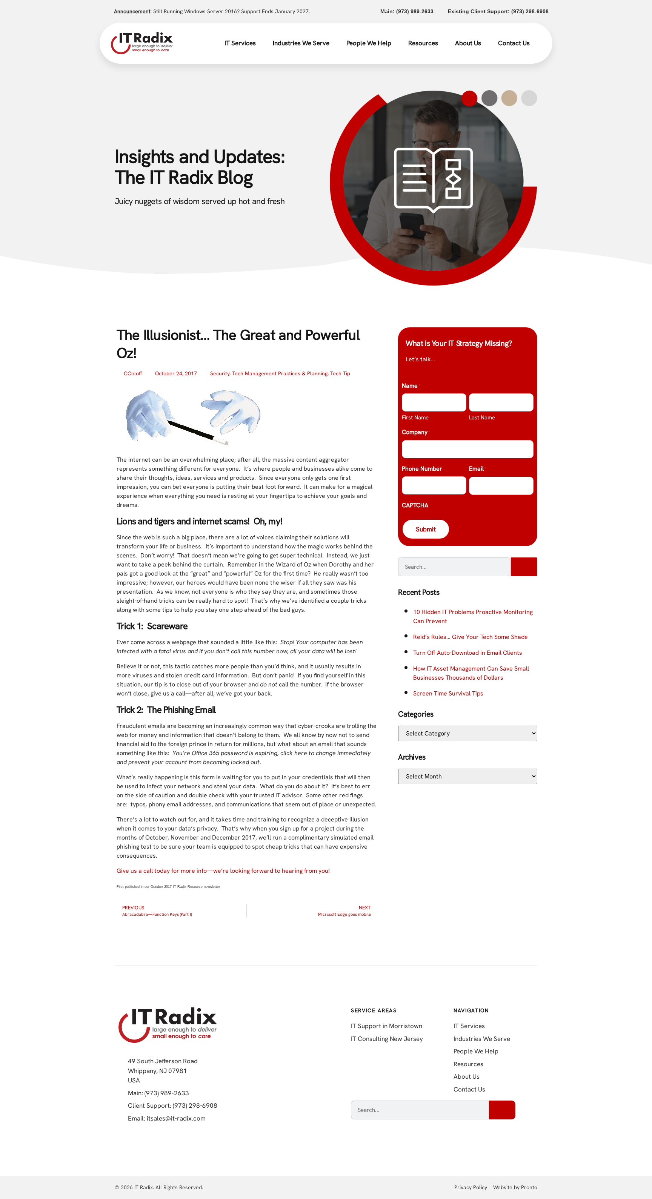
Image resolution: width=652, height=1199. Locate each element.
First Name (415, 417)
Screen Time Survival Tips (448, 693)
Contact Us (514, 43)
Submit (426, 529)
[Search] (524, 566)
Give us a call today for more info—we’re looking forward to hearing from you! (223, 871)
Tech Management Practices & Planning (280, 373)
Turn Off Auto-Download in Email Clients (467, 653)
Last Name (482, 417)
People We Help (368, 43)
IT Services (240, 43)
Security (219, 373)
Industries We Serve (301, 43)
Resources (423, 43)
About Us (468, 43)
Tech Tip (340, 373)
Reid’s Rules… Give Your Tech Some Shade (470, 637)
